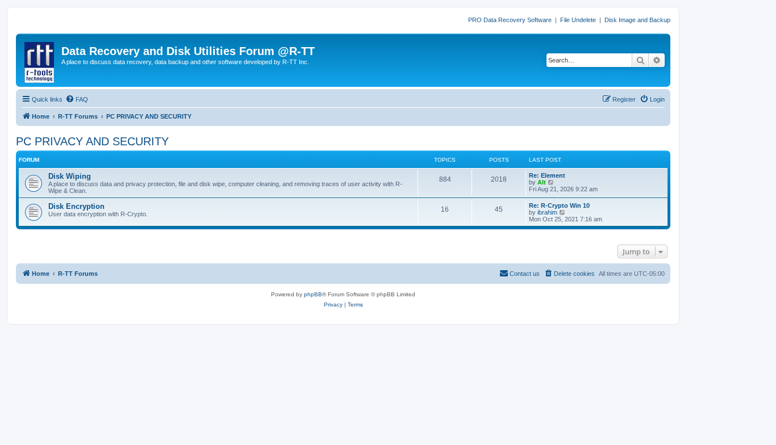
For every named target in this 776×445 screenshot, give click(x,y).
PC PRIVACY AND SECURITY (92, 141)
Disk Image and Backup (637, 19)
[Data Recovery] (40, 60)
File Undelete (578, 19)
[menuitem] (76, 99)
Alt (541, 182)
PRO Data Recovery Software (510, 19)
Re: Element (547, 175)
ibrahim (547, 212)
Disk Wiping (69, 176)
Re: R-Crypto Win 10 (559, 205)
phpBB (313, 294)
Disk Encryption (76, 206)
